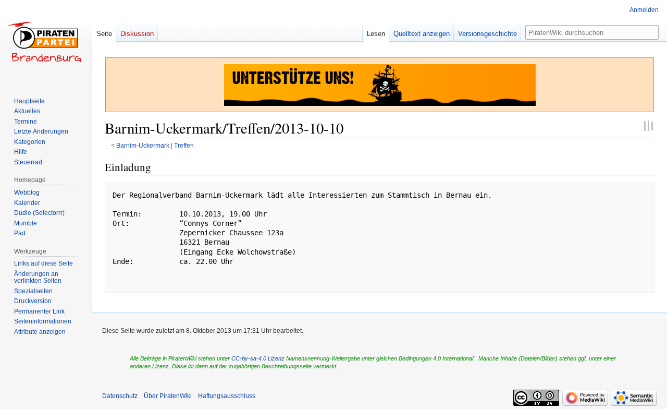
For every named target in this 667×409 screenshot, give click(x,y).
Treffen (184, 145)
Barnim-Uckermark (142, 145)
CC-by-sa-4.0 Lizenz (258, 358)
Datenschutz (120, 396)
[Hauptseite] (46, 41)
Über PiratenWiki (168, 396)
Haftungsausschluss (226, 396)
